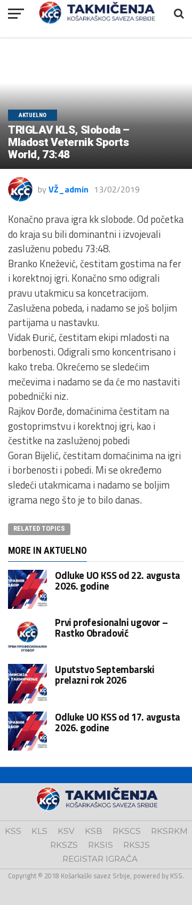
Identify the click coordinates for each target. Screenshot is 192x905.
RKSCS (127, 831)
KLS (39, 831)
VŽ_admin (69, 189)
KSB (93, 831)
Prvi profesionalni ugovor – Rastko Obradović (111, 627)
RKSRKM (169, 831)
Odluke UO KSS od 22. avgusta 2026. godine (117, 580)
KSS (13, 831)
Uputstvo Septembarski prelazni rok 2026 (104, 674)
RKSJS (136, 845)
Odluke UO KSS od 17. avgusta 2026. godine (117, 722)
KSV (66, 831)
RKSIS (100, 845)
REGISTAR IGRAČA (100, 859)
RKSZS (64, 845)
